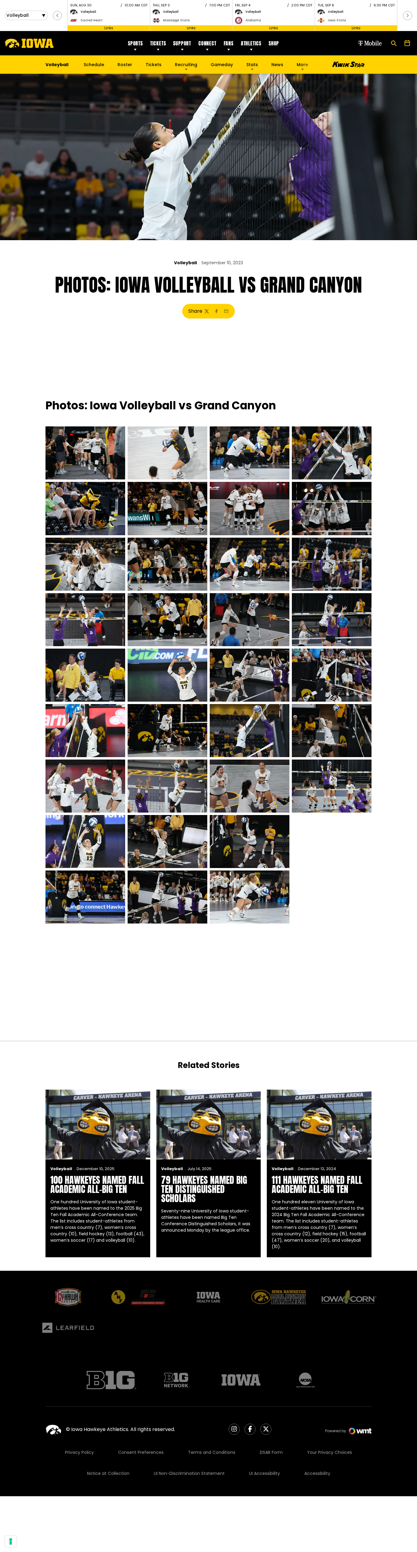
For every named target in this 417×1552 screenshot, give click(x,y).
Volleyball (185, 263)
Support (182, 43)
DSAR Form (271, 1452)
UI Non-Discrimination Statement (189, 1473)
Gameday (222, 65)
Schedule (94, 65)
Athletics (251, 43)
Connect (207, 43)
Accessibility (317, 1473)
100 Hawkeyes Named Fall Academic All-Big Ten (97, 1184)
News (277, 65)
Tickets (158, 43)
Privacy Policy (79, 1452)
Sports (135, 43)
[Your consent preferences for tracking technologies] (10, 1541)
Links (108, 27)
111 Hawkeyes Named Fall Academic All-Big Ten (317, 1184)
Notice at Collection (108, 1473)
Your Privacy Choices (329, 1452)
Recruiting (186, 65)
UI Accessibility (264, 1473)
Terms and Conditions (211, 1452)
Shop (274, 43)
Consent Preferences (141, 1452)
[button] (57, 15)
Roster (125, 65)
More (302, 65)
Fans (229, 43)
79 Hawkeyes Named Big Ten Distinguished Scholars (204, 1189)
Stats (252, 65)
